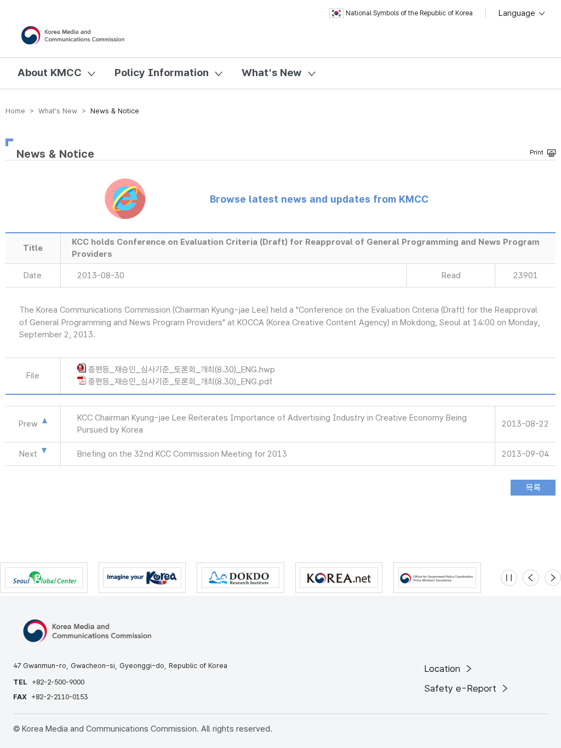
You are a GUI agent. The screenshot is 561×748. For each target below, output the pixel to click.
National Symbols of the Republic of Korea (409, 13)
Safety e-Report (461, 688)
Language (518, 13)
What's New (272, 72)
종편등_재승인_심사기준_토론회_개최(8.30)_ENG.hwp (181, 370)
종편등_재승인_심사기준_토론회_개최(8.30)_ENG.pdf (180, 382)
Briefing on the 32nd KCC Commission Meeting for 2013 (182, 454)
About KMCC (50, 72)
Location (443, 668)
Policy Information (162, 72)
